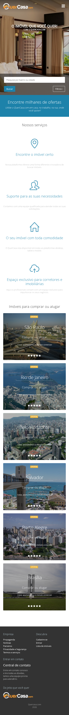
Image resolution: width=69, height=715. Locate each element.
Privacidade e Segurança (14, 649)
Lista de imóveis (43, 646)
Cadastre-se (41, 639)
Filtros (58, 88)
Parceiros (7, 646)
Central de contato (17, 665)
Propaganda (9, 639)
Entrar (39, 642)
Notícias (7, 642)
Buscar (9, 88)
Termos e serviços (11, 652)
